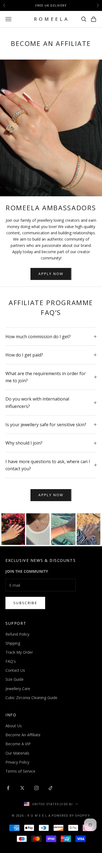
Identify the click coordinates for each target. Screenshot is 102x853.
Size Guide (14, 679)
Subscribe (25, 602)
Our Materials (17, 753)
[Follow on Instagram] (36, 788)
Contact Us (15, 670)
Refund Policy (17, 634)
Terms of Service (20, 771)
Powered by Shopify (71, 815)
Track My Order (19, 652)
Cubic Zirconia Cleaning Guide (31, 697)
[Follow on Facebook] (8, 788)
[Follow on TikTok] (50, 788)
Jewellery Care (17, 688)
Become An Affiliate (23, 734)
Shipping (12, 643)
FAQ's (10, 661)
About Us (13, 725)
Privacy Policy (17, 762)
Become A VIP (18, 743)
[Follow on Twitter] (22, 788)
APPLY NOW (50, 273)
